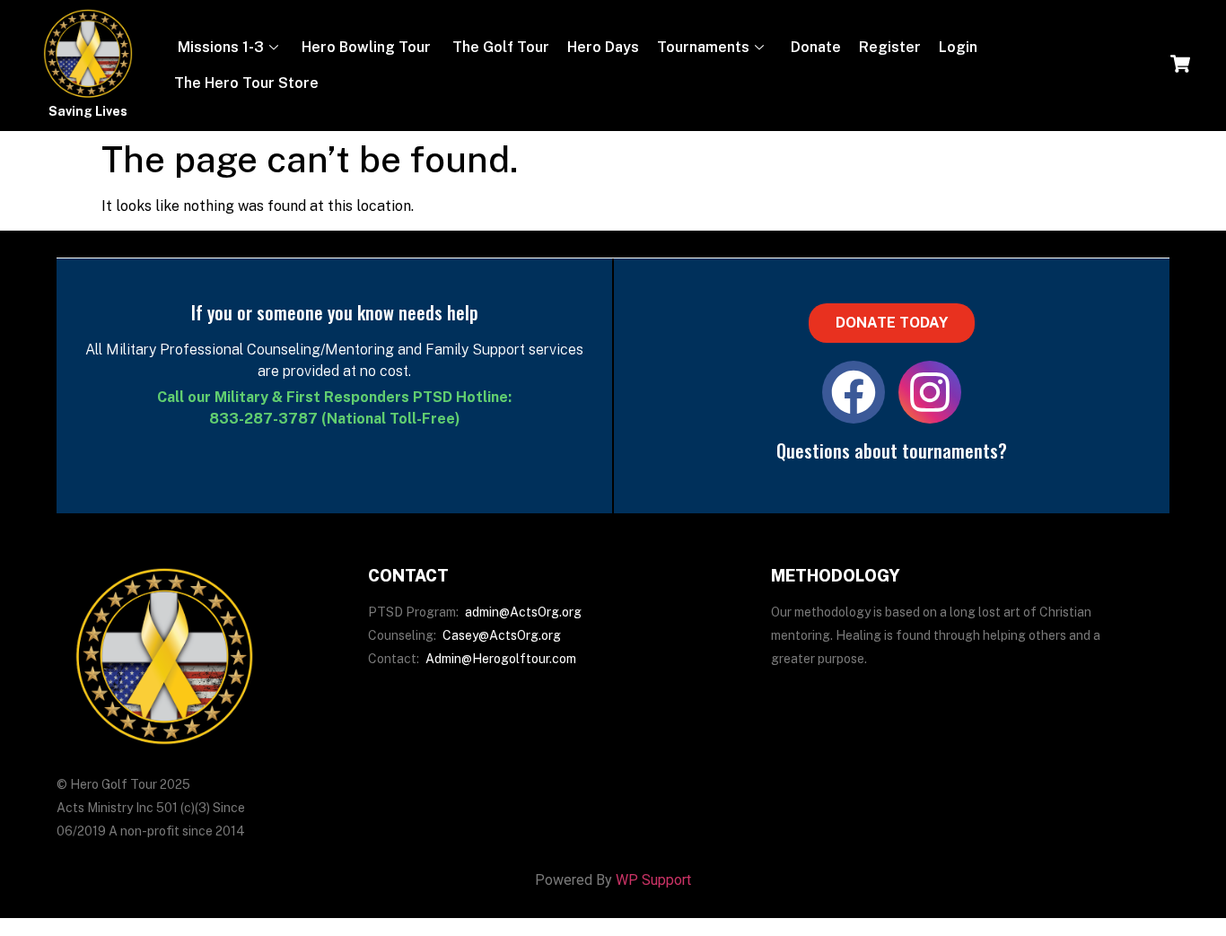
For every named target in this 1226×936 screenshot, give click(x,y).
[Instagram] (929, 392)
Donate (814, 47)
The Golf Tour (499, 47)
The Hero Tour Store (246, 83)
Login (958, 47)
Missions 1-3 (219, 47)
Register (890, 47)
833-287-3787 (263, 418)
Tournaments (703, 47)
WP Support (653, 879)
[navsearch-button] (1180, 65)
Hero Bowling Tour (366, 47)
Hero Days (603, 47)
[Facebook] (853, 392)
